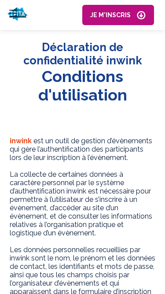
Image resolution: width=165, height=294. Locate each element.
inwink (21, 141)
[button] (118, 15)
